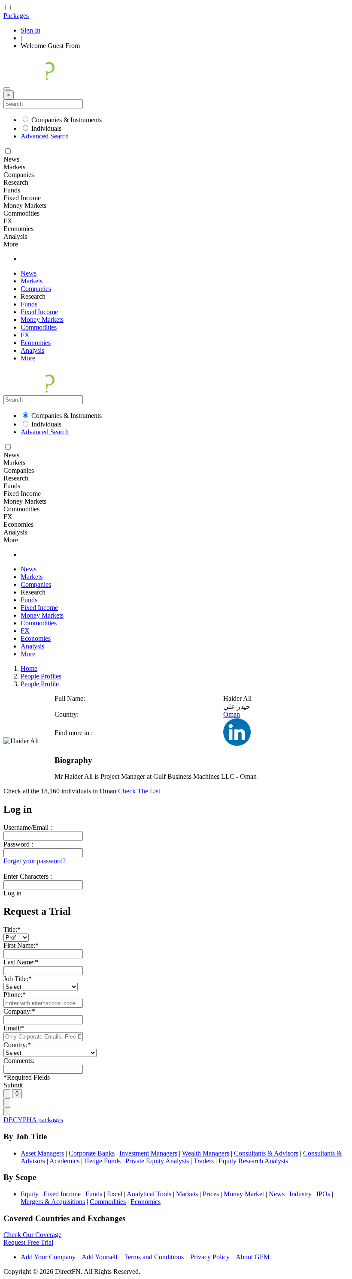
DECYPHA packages (33, 1119)
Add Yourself (100, 1257)
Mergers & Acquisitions (53, 1201)
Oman (231, 714)
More (28, 358)
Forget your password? (34, 861)
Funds (29, 304)
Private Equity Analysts (157, 1161)
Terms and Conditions (154, 1257)
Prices (211, 1194)
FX (25, 335)
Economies (36, 342)
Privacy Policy (210, 1257)
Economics (145, 1201)
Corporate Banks (92, 1153)
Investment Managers (148, 1153)
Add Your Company (48, 1257)
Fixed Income (39, 311)
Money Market (244, 1194)
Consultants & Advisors (266, 1153)
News (28, 273)
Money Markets (42, 319)
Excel (114, 1194)
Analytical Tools (149, 1194)
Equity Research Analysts (253, 1161)
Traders (204, 1161)
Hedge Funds (102, 1161)
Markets (31, 281)
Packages (16, 15)
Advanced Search (45, 136)
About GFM (253, 1257)
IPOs (323, 1194)
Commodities (39, 327)
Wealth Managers (205, 1153)
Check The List (139, 791)
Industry (300, 1194)
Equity (30, 1194)
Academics (64, 1161)
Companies (36, 288)
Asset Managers (42, 1153)
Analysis (32, 350)
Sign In (30, 30)
